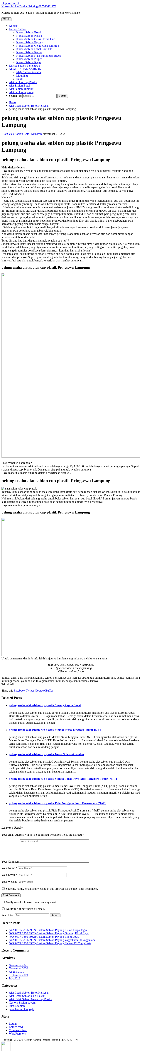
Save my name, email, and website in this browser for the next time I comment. (52, 888)
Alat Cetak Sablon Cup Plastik (27, 995)
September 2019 (18, 975)
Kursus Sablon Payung (29, 42)
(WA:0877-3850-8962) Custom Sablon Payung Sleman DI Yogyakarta (50, 943)
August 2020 (16, 971)
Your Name (9, 868)
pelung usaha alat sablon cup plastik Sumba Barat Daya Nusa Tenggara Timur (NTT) (63, 778)
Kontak (13, 25)
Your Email (9, 874)
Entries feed (16, 1026)
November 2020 (18, 968)
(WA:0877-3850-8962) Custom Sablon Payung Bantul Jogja (44, 936)
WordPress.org (17, 1033)
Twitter (29, 690)
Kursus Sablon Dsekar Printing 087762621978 (28, 6)
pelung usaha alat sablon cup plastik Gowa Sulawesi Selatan (46, 754)
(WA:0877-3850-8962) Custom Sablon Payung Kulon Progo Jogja (48, 930)
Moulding (22, 75)
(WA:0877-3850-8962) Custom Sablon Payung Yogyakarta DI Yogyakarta (52, 940)
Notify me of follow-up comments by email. (31, 902)
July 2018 (14, 978)
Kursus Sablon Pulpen (29, 59)
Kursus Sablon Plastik (29, 35)
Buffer (49, 690)
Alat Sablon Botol (19, 85)
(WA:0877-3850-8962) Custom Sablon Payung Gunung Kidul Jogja (49, 933)
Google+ (39, 690)
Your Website (9, 881)
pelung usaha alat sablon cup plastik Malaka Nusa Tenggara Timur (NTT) (55, 729)
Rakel (19, 78)
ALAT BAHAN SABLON (25, 68)
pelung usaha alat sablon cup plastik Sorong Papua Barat (45, 705)
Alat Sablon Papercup (21, 92)
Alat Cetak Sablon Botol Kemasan (29, 105)
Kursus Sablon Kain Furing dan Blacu (38, 55)
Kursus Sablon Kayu (28, 62)
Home (12, 102)
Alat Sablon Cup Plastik (23, 82)
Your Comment (10, 861)
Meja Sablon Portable (28, 72)
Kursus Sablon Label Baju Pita (34, 49)
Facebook (19, 690)
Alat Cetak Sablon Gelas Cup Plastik (30, 999)
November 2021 (18, 965)
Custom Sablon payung (22, 1002)
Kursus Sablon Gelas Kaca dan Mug (37, 45)
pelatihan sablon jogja (21, 1009)
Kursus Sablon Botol (28, 32)
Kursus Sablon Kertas (29, 52)
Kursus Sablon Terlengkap (24, 65)
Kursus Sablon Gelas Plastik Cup (35, 39)
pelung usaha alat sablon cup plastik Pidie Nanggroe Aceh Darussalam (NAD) (57, 803)
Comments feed (18, 1030)
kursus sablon (17, 1005)
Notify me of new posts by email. (25, 908)
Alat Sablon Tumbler (21, 88)
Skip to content (10, 3)
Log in (13, 1023)
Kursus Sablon (17, 29)
